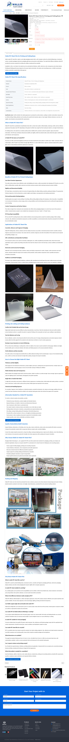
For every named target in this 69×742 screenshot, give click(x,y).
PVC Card (26, 733)
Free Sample (56, 2)
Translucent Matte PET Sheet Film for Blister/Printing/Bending (34, 680)
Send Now (34, 710)
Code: (30, 26)
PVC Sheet (26, 730)
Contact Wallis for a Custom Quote (13, 659)
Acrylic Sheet (27, 723)
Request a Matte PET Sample (12, 73)
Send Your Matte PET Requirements (13, 420)
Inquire (32, 48)
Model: (30, 23)
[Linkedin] (49, 5)
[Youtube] (52, 5)
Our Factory (51, 2)
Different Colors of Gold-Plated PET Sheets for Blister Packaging (12, 680)
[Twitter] (50, 5)
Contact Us (45, 2)
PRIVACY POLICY (38, 739)
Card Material (27, 725)
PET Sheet (26, 727)
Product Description (9, 53)
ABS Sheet (26, 731)
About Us (40, 2)
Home (37, 723)
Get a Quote (60, 5)
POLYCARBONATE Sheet (29, 728)
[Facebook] (47, 5)
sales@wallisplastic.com (56, 725)
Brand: (30, 25)
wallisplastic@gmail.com (56, 723)
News (36, 730)
